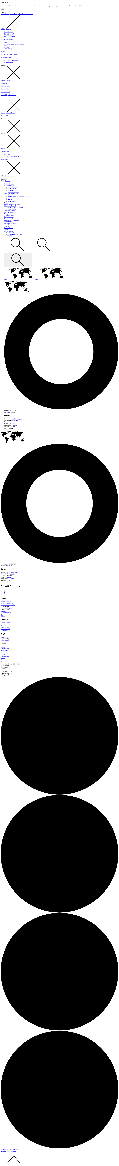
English (20, 419)
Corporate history (5, 89)
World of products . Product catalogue (14, 44)
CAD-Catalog (8, 48)
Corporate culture (5, 86)
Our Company (5, 159)
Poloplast (7, 181)
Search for (3, 175)
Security (3, 658)
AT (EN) (6, 279)
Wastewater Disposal (6, 57)
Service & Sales (5, 151)
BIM (5, 45)
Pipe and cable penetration (8, 605)
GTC (2, 659)
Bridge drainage (8, 62)
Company (7, 210)
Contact (6, 228)
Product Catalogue (6, 612)
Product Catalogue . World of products (11, 14)
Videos (31, 14)
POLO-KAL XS (8, 32)
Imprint (3, 655)
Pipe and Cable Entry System (9, 54)
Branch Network (5, 92)
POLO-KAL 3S (8, 35)
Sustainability (4, 630)
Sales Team (7, 154)
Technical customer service (11, 156)
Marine (3, 51)
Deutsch (14, 419)
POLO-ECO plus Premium (11, 60)
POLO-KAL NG (9, 33)
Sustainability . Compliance (8, 95)
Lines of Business (5, 80)
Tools (5, 42)
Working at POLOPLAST (8, 113)
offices (8, 412)
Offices (3, 148)
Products (6, 184)
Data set (6, 47)
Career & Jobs (5, 116)
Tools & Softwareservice (7, 39)
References (4, 611)
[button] (17, 250)
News (6, 226)
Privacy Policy (98, 6)
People (6, 221)
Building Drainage (6, 29)
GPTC (2, 661)
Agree (2, 9)
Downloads (25, 14)
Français (12, 423)
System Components (10, 36)
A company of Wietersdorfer (8, 1151)
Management (4, 83)
